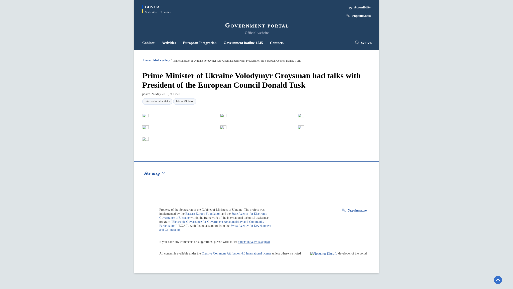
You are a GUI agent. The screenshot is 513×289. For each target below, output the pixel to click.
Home (146, 60)
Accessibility (362, 7)
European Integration (200, 43)
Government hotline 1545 (243, 43)
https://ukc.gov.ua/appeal (254, 241)
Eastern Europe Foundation (203, 213)
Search (366, 43)
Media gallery (161, 60)
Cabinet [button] (148, 43)
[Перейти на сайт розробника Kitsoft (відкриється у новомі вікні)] (323, 257)
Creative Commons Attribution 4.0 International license (236, 253)
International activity (157, 101)
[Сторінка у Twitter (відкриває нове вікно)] (345, 42)
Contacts (277, 43)
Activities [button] (169, 43)
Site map (151, 173)
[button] (145, 115)
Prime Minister (185, 101)
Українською (361, 15)
